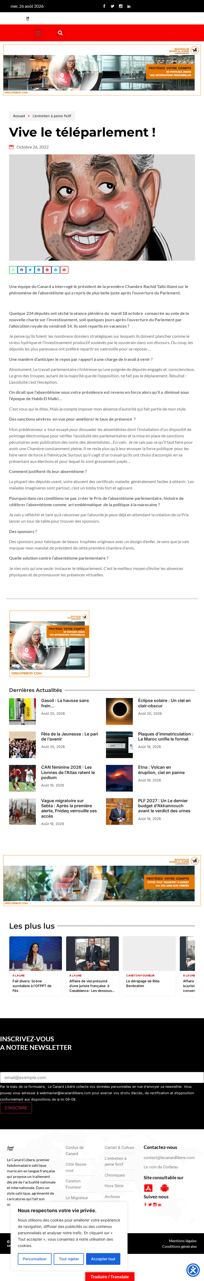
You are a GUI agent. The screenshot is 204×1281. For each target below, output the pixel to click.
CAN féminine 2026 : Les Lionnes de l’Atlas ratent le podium (68, 772)
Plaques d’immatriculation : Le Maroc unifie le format (165, 736)
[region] (69, 1236)
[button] (38, 32)
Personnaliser (34, 1259)
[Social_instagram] (120, 6)
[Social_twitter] (112, 6)
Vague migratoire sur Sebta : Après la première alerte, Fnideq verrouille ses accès (69, 808)
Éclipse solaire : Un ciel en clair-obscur (164, 703)
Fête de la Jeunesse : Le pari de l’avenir (69, 736)
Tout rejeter (69, 1259)
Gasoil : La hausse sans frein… (65, 703)
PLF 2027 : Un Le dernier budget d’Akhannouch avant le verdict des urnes (164, 805)
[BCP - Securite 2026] (102, 70)
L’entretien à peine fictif (52, 116)
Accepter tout (103, 1259)
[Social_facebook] (104, 6)
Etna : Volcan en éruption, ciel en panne (161, 769)
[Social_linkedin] (128, 6)
